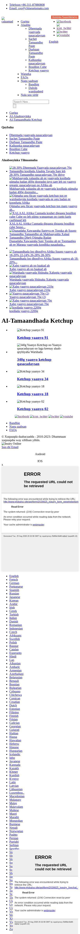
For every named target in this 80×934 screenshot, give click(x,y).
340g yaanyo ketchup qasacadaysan (34, 361)
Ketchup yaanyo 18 (32, 394)
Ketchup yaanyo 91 (32, 338)
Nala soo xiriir (29, 95)
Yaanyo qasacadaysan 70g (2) (27, 297)
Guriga (25, 21)
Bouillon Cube (38, 67)
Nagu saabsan (29, 81)
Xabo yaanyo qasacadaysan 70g (29, 304)
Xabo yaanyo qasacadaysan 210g (29, 290)
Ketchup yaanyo (39, 70)
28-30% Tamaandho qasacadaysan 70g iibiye (37, 174)
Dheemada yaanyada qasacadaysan (37, 32)
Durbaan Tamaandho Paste (36, 53)
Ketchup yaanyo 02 (32, 409)
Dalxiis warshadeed (36, 89)
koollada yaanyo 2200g (23, 311)
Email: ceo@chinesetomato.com (29, 8)
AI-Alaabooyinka (20, 116)
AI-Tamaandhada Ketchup (25, 119)
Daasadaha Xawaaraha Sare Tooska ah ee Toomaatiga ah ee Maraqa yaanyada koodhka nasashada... (42, 242)
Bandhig (34, 84)
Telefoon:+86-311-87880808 (27, 4)
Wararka (26, 74)
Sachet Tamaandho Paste (36, 42)
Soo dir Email (10, 447)
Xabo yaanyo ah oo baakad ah (28, 269)
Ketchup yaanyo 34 (32, 379)
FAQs (24, 77)
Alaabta (25, 25)
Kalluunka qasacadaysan (37, 61)
